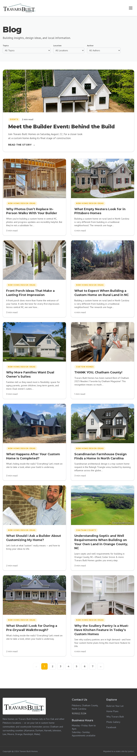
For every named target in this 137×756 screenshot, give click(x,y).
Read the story (21, 144)
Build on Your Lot (114, 705)
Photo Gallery (113, 721)
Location (57, 45)
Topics (6, 45)
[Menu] (130, 8)
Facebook (111, 727)
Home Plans (112, 711)
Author (90, 45)
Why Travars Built (115, 716)
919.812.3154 (79, 713)
